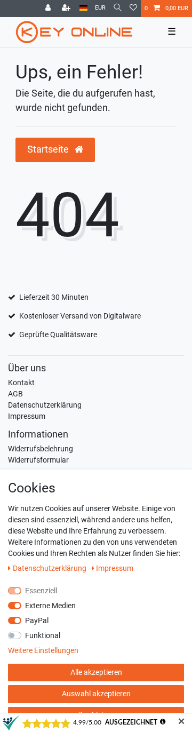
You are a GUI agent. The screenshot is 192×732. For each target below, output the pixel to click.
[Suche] (117, 8)
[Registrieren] (67, 8)
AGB (15, 393)
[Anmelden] (49, 8)
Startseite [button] (49, 149)
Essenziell (41, 590)
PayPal (37, 620)
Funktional (42, 635)
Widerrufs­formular (38, 460)
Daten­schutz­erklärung (50, 568)
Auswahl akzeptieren (96, 693)
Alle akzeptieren (96, 672)
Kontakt (21, 382)
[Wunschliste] (133, 8)
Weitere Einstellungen (43, 650)
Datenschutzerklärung (45, 405)
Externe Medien (50, 605)
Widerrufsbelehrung (40, 448)
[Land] (83, 8)
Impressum (26, 416)
